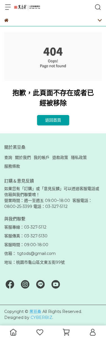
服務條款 (12, 166)
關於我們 (23, 157)
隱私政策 (79, 157)
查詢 (8, 157)
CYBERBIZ (41, 317)
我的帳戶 (41, 157)
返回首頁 (53, 120)
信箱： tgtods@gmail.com (30, 253)
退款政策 (60, 157)
